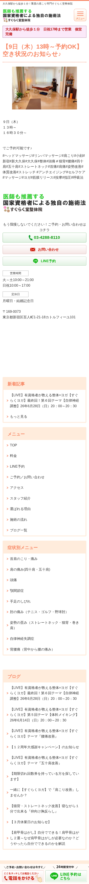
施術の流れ (18, 519)
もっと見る (18, 416)
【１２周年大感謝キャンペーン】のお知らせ (44, 747)
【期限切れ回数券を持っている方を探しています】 (44, 776)
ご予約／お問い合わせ (27, 477)
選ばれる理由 (20, 509)
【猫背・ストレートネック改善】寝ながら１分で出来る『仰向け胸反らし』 (44, 808)
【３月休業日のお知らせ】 (30, 822)
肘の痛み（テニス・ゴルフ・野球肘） (39, 612)
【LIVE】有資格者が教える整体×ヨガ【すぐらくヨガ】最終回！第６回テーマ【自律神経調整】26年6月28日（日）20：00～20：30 (44, 400)
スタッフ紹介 (20, 498)
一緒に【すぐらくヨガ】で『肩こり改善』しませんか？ (44, 792)
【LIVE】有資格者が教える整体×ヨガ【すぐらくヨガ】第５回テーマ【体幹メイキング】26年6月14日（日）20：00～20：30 (44, 714)
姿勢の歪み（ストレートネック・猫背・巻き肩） (44, 625)
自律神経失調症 (22, 638)
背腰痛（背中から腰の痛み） (32, 649)
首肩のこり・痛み (24, 559)
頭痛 (13, 580)
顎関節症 (17, 590)
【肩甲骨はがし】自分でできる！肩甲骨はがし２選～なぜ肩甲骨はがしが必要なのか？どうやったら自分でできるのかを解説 (44, 838)
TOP (13, 445)
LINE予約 (17, 466)
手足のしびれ (20, 601)
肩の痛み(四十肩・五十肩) (30, 569)
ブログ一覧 (18, 530)
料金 (13, 456)
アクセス (17, 487)
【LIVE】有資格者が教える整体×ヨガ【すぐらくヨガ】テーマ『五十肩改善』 (44, 760)
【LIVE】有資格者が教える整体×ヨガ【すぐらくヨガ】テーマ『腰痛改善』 (44, 733)
